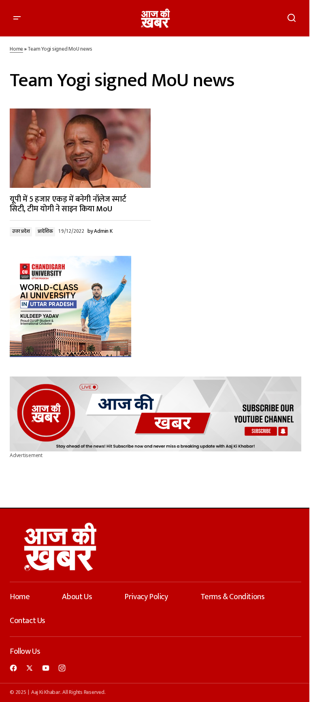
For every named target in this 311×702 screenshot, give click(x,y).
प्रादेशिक (45, 231)
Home (16, 49)
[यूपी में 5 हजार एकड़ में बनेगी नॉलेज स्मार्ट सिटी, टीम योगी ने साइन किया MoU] (80, 148)
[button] (17, 18)
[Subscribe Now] (155, 414)
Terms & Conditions (232, 597)
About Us (77, 597)
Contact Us (27, 621)
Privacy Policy (146, 597)
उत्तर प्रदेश (21, 231)
